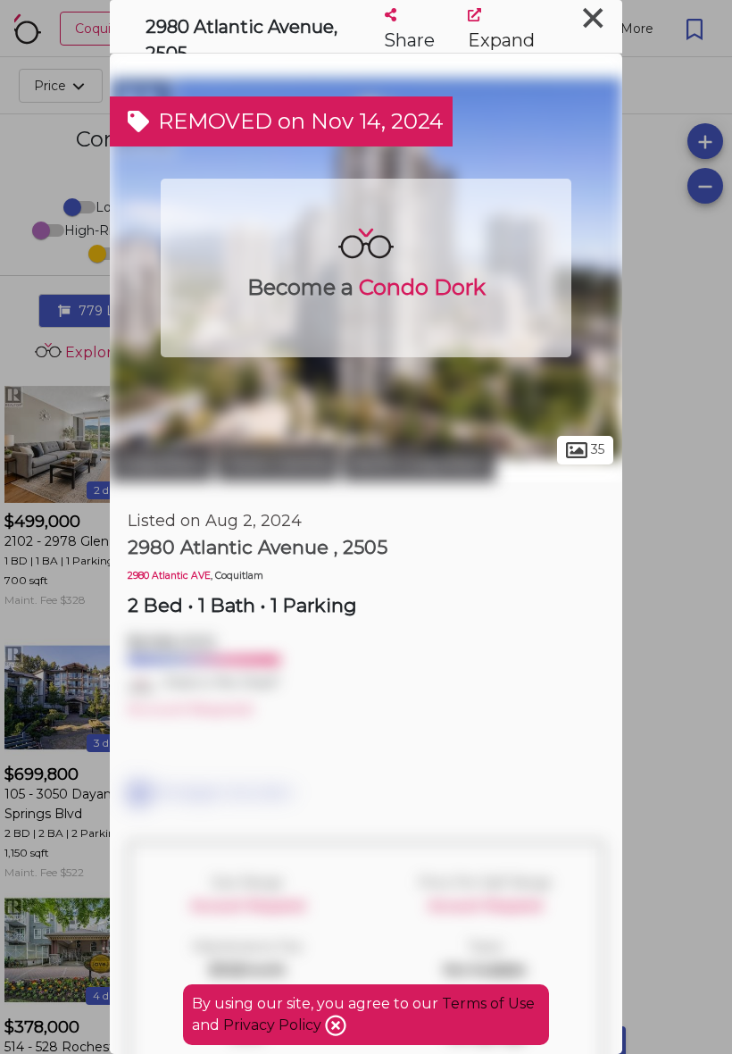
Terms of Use (488, 1003)
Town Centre (277, 463)
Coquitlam (161, 463)
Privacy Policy (274, 1024)
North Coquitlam (419, 463)
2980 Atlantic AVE (169, 575)
